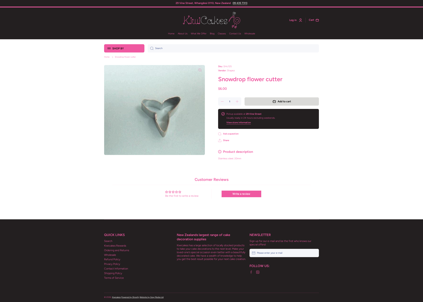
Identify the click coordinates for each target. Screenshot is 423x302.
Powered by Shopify (130, 297)
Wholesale (110, 254)
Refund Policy (112, 259)
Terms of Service (114, 277)
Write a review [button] (241, 193)
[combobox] (233, 48)
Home (107, 57)
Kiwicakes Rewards (115, 245)
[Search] (151, 48)
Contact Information (116, 268)
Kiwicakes (116, 297)
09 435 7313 (240, 3)
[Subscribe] (315, 253)
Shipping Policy (113, 273)
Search (108, 241)
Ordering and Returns (116, 250)
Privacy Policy (112, 264)
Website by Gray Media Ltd (152, 297)
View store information (238, 122)
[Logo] (211, 20)
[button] (223, 140)
